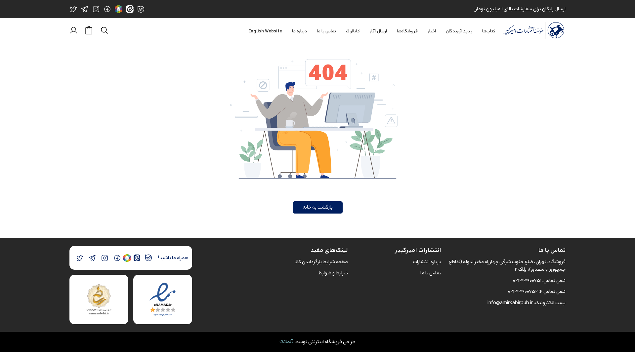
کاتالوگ (353, 31)
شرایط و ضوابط (333, 273)
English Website (265, 31)
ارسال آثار (378, 31)
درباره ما (299, 31)
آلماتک (286, 341)
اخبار (432, 31)
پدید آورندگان (459, 31)
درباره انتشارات (427, 262)
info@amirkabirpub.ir (510, 302)
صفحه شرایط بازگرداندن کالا (321, 262)
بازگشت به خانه (318, 207)
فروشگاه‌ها (407, 31)
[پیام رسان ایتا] (137, 258)
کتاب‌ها (488, 31)
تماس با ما (326, 31)
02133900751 (527, 280)
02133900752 (523, 291)
